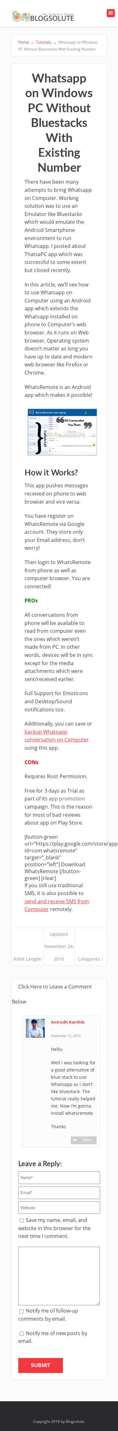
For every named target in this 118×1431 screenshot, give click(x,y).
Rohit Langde (27, 959)
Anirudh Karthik (68, 1022)
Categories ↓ (91, 959)
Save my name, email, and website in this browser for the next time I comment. (54, 1228)
